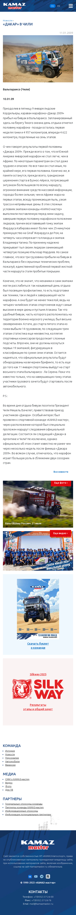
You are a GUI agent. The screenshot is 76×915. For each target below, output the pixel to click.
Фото (8, 786)
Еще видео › (60, 533)
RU (52, 6)
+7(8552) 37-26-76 (41, 900)
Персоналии (12, 758)
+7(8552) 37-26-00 (43, 896)
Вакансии (10, 765)
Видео (8, 782)
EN (58, 6)
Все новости (61, 472)
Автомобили (12, 761)
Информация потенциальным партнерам (28, 814)
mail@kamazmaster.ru (41, 903)
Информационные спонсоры (21, 811)
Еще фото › (61, 482)
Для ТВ (9, 789)
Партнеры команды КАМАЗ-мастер (24, 807)
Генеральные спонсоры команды (23, 804)
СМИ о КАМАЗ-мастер (17, 779)
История (10, 750)
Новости (7, 20)
